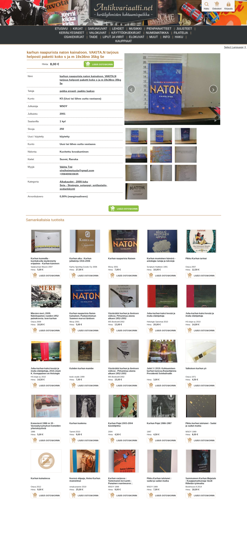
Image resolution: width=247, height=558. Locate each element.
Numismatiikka (157, 32)
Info (166, 36)
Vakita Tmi (66, 166)
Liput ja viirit (113, 36)
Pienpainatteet (159, 28)
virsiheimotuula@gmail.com (77, 170)
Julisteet (184, 28)
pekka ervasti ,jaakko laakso (77, 91)
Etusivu (61, 28)
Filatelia (181, 32)
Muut (153, 36)
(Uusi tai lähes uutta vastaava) (82, 98)
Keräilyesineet (71, 32)
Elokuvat (136, 36)
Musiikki (135, 28)
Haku (179, 36)
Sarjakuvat (97, 28)
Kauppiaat (123, 41)
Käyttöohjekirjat (126, 32)
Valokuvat (97, 32)
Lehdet (118, 28)
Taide (93, 36)
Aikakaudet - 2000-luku (74, 181)
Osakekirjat (74, 36)
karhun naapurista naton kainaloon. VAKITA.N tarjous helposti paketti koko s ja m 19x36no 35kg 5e (90, 80)
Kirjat (78, 28)
